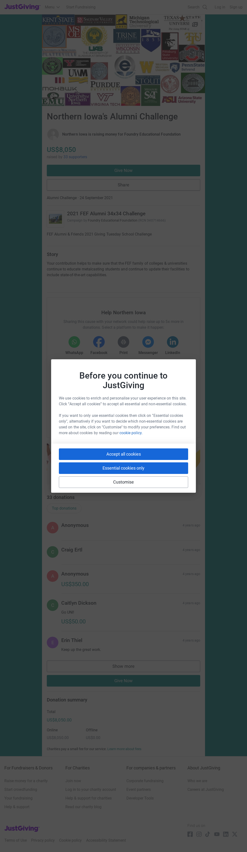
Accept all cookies (123, 454)
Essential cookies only (123, 468)
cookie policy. (131, 433)
